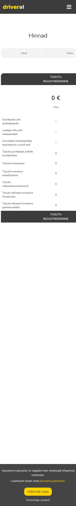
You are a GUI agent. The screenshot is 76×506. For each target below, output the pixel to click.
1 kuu (24, 53)
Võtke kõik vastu (38, 492)
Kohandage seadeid (38, 500)
